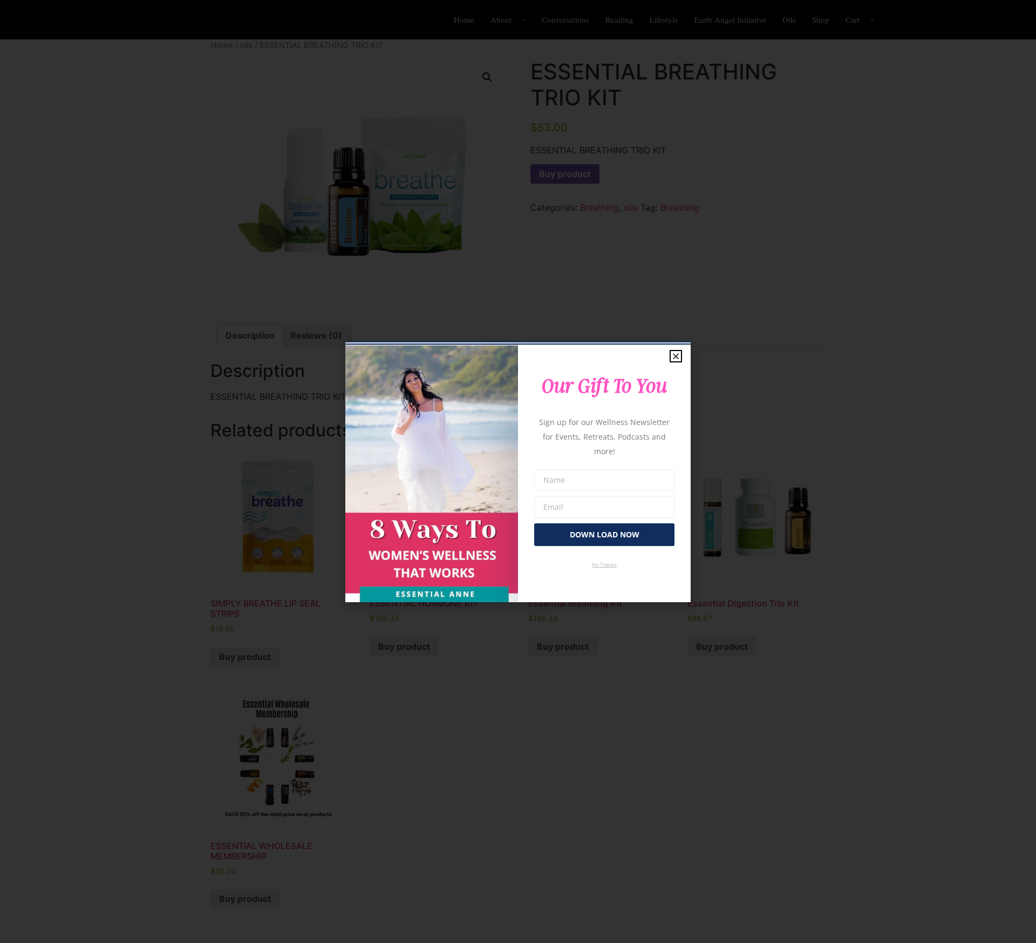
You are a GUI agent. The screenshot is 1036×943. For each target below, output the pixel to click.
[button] (676, 356)
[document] (518, 471)
